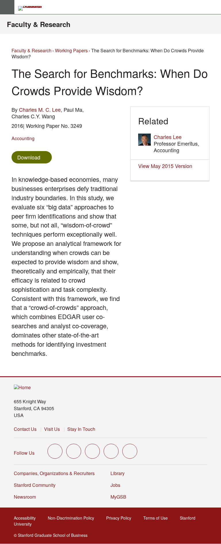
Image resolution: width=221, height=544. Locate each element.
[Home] (22, 388)
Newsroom (25, 496)
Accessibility (26, 518)
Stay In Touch (81, 429)
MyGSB (120, 496)
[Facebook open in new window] (73, 451)
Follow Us (24, 453)
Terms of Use (157, 518)
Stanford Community (35, 485)
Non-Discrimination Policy (73, 518)
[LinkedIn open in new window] (129, 451)
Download (28, 157)
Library (117, 473)
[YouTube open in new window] (111, 451)
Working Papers (71, 50)
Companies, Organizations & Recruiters (54, 473)
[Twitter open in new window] (54, 451)
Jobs (115, 485)
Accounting (23, 138)
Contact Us (25, 429)
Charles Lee (168, 136)
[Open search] (214, 7)
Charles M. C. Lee (40, 109)
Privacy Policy (120, 518)
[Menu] (7, 7)
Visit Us (52, 429)
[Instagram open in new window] (92, 451)
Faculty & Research (39, 24)
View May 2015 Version (165, 165)
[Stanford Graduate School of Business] (32, 8)
